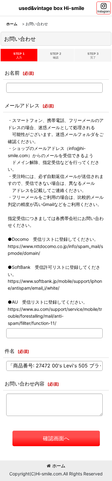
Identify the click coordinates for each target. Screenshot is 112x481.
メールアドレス (22, 105)
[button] (103, 8)
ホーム (58, 465)
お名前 (12, 73)
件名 (10, 351)
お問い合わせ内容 (24, 384)
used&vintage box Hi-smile (51, 8)
